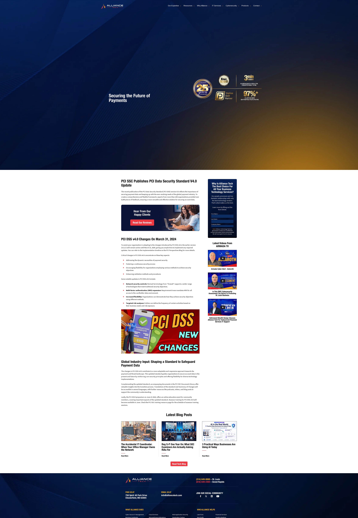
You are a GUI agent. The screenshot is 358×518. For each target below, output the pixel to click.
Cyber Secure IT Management (134, 514)
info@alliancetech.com (171, 495)
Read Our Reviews (142, 222)
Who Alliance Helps (206, 510)
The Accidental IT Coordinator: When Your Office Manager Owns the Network (138, 447)
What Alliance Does (134, 510)
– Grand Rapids (210, 481)
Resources (188, 6)
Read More (124, 456)
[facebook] (200, 496)
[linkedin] (212, 496)
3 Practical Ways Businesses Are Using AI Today (218, 445)
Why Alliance (202, 6)
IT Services (216, 6)
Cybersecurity (231, 6)
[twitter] (206, 496)
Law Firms (200, 514)
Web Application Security (180, 514)
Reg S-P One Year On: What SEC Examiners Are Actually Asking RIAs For (178, 447)
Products (245, 6)
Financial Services (221, 514)
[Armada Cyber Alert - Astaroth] (222, 258)
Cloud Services (153, 514)
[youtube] (217, 496)
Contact (256, 6)
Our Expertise (173, 6)
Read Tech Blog (179, 464)
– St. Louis (208, 479)
